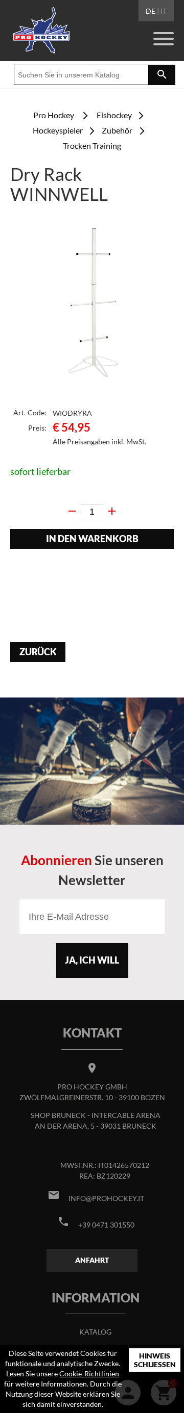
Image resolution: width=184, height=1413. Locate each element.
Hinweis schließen (155, 1360)
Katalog (95, 1331)
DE (150, 11)
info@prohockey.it (106, 1198)
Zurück (38, 652)
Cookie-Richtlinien (89, 1373)
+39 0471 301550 (106, 1224)
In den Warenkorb (92, 539)
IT (163, 11)
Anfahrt (92, 1260)
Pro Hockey (53, 115)
